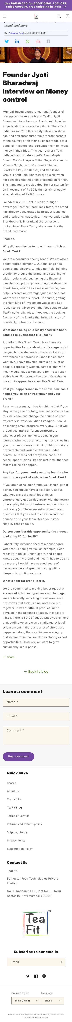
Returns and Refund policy (24, 824)
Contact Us (14, 799)
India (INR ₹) (22, 1000)
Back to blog (38, 672)
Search (11, 783)
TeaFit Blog (14, 807)
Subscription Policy (20, 848)
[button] (5, 16)
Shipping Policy (17, 832)
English (49, 1000)
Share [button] (11, 657)
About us (13, 791)
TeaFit (17, 1014)
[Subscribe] (61, 962)
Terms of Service (18, 815)
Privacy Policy (16, 840)
